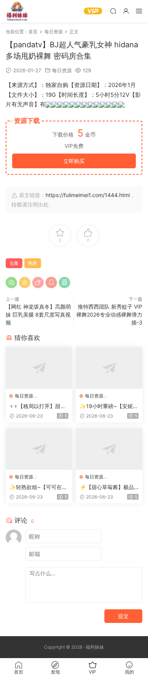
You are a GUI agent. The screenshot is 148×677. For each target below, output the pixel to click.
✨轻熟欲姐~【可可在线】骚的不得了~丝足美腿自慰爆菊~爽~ (37, 487)
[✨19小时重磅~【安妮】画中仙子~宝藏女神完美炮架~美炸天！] (109, 368)
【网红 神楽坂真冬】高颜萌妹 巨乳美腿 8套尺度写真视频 (38, 314)
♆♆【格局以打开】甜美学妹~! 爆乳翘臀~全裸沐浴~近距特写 (38, 406)
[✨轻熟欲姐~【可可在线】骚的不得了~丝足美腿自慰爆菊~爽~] (39, 449)
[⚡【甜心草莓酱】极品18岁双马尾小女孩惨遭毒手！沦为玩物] (109, 449)
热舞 (32, 263)
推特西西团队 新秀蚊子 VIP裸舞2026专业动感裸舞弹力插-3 (109, 314)
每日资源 (62, 70)
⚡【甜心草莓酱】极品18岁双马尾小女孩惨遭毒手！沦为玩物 (108, 487)
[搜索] (113, 10)
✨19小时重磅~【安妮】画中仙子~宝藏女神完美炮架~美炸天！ (109, 406)
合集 (14, 263)
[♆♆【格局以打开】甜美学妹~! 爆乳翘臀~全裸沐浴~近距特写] (39, 368)
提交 (123, 616)
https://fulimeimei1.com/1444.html (88, 195)
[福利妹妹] (17, 11)
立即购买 (74, 161)
